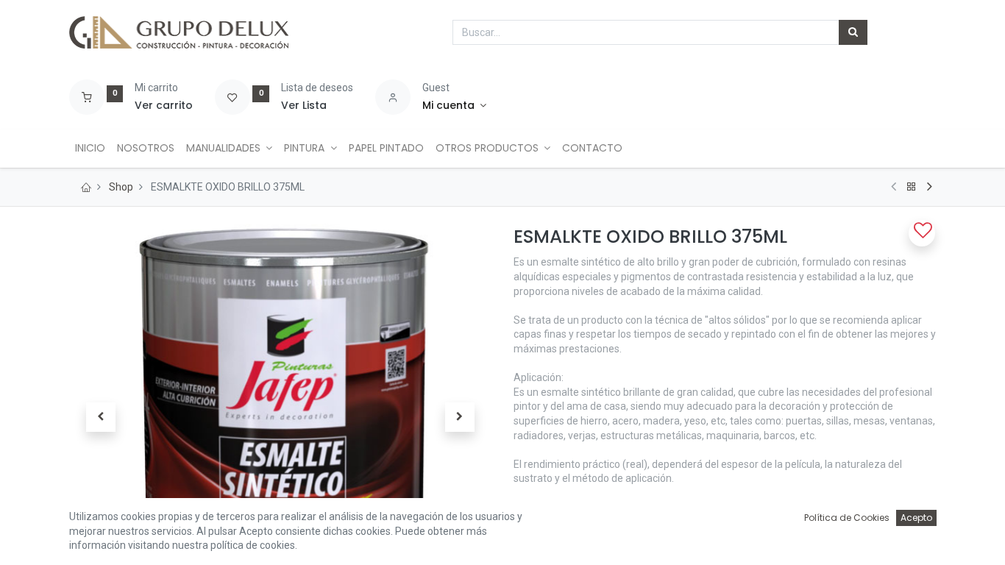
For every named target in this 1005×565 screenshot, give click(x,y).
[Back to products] (911, 187)
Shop (121, 187)
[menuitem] (90, 148)
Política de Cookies (846, 517)
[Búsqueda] (853, 32)
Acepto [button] (916, 517)
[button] (100, 417)
